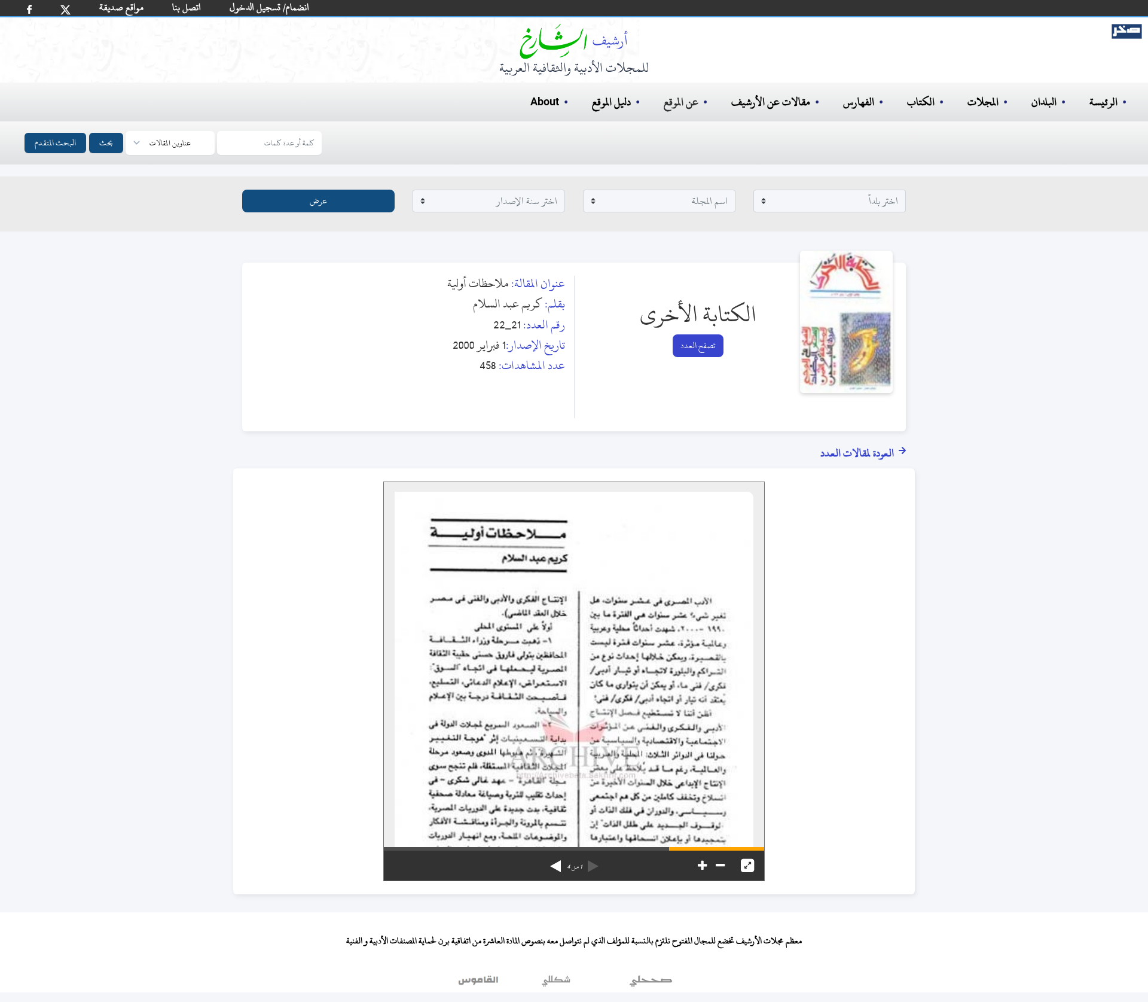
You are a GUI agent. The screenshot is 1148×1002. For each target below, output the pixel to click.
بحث (106, 143)
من (574, 867)
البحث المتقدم (55, 143)
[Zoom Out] (720, 866)
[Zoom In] (702, 866)
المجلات (983, 102)
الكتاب (921, 102)
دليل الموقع (611, 102)
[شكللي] (556, 983)
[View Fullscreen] (747, 866)
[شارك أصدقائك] (29, 9)
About (544, 102)
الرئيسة (1103, 102)
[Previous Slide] (593, 862)
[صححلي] (651, 983)
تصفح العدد (698, 345)
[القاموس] (479, 983)
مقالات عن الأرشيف (770, 102)
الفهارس (858, 102)
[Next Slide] (555, 862)
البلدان (1044, 102)
